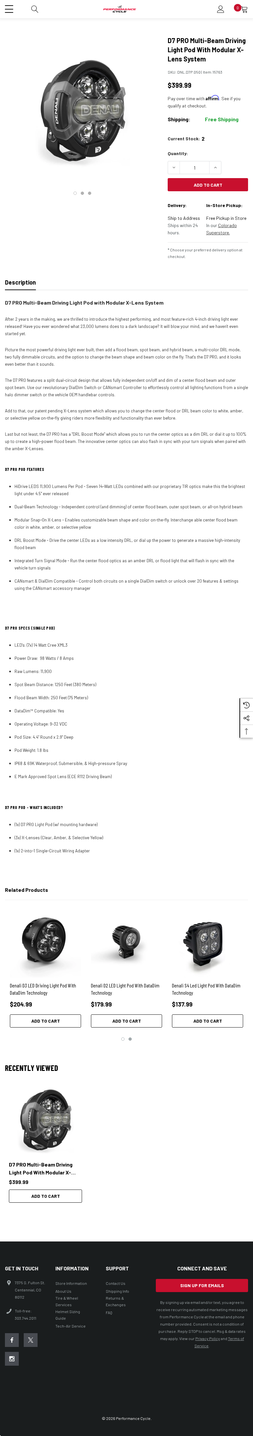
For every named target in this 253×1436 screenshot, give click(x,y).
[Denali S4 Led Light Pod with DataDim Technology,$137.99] (207, 942)
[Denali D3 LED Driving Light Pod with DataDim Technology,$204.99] (45, 942)
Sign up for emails (202, 1285)
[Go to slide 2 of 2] (130, 1039)
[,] (45, 1120)
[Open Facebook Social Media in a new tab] (12, 1340)
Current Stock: (186, 138)
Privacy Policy (207, 1338)
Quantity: (178, 153)
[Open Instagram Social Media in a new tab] (12, 1359)
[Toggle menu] (10, 8)
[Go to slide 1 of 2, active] (123, 1039)
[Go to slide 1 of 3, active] (75, 193)
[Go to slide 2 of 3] (82, 193)
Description (20, 282)
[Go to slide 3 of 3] (89, 193)
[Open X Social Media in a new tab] (31, 1340)
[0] (244, 9)
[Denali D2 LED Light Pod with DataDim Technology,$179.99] (126, 942)
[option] (45, 1143)
